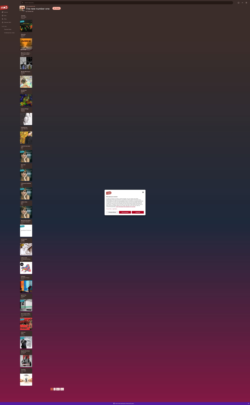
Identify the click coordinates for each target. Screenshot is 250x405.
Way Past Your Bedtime (26, 220)
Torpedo (23, 15)
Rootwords (23, 352)
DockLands (24, 90)
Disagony (23, 296)
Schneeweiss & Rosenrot (26, 259)
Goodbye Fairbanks (25, 221)
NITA (22, 147)
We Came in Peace (25, 54)
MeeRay (23, 72)
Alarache (23, 34)
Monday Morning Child (26, 71)
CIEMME (23, 240)
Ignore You (23, 295)
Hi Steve (23, 276)
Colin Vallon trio (24, 128)
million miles (24, 201)
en (242, 2)
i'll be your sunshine (26, 183)
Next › (58, 389)
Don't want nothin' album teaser (29, 313)
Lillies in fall (24, 257)
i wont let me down (25, 146)
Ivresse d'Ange (24, 108)
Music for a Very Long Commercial (29, 53)
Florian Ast (30, 11)
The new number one (38, 8)
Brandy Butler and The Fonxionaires (29, 315)
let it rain (23, 164)
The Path (23, 369)
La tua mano (24, 239)
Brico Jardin (23, 17)
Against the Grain (25, 350)
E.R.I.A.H (23, 332)
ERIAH (22, 333)
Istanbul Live (24, 127)
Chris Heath (23, 370)
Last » (62, 389)
